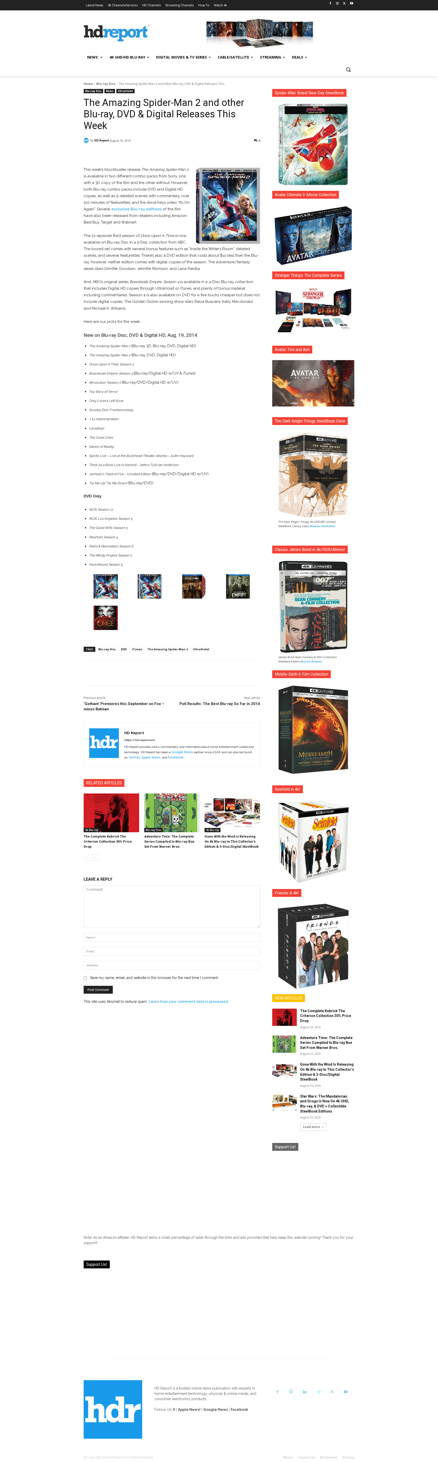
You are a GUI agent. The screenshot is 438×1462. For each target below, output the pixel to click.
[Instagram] (337, 4)
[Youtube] (351, 4)
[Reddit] (318, 1392)
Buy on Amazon (311, 661)
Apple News (151, 757)
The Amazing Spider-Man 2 (167, 649)
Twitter (134, 757)
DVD (124, 649)
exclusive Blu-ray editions (136, 209)
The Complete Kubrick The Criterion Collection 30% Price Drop (108, 841)
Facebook (176, 757)
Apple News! (189, 1410)
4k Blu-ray (91, 830)
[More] (216, 154)
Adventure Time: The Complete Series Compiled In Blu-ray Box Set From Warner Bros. (169, 841)
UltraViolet (125, 91)
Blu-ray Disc (106, 84)
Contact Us (306, 1457)
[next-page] (95, 857)
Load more (311, 1127)
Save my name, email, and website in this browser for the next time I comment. (154, 978)
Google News (182, 752)
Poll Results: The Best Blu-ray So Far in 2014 (219, 703)
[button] (348, 69)
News (110, 91)
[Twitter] (344, 4)
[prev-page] (87, 857)
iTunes (137, 649)
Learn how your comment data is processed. (189, 1002)
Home (88, 84)
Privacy (348, 1457)
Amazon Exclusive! (322, 526)
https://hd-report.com (139, 740)
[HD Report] (117, 33)
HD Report (101, 140)
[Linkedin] (305, 1392)
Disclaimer (329, 1457)
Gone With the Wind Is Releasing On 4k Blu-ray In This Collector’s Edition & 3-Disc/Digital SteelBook (232, 841)
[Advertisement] (313, 1189)
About (288, 1457)
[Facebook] (330, 4)
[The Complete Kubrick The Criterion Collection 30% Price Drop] (111, 812)
